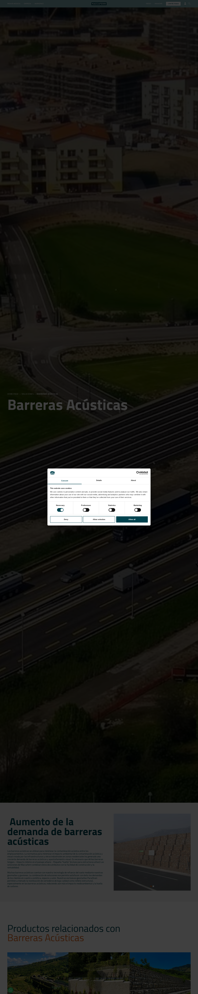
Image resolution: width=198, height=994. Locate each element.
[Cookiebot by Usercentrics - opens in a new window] (138, 473)
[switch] (86, 510)
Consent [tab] (64, 481)
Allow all (131, 519)
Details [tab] (99, 480)
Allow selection (99, 519)
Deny (66, 519)
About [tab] (133, 480)
